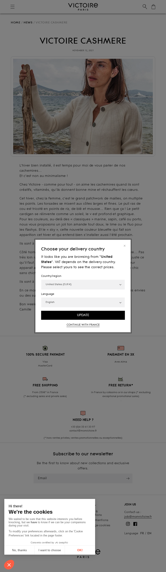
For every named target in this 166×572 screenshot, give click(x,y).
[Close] (124, 246)
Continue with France (83, 325)
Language (47, 294)
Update (83, 315)
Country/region (51, 276)
